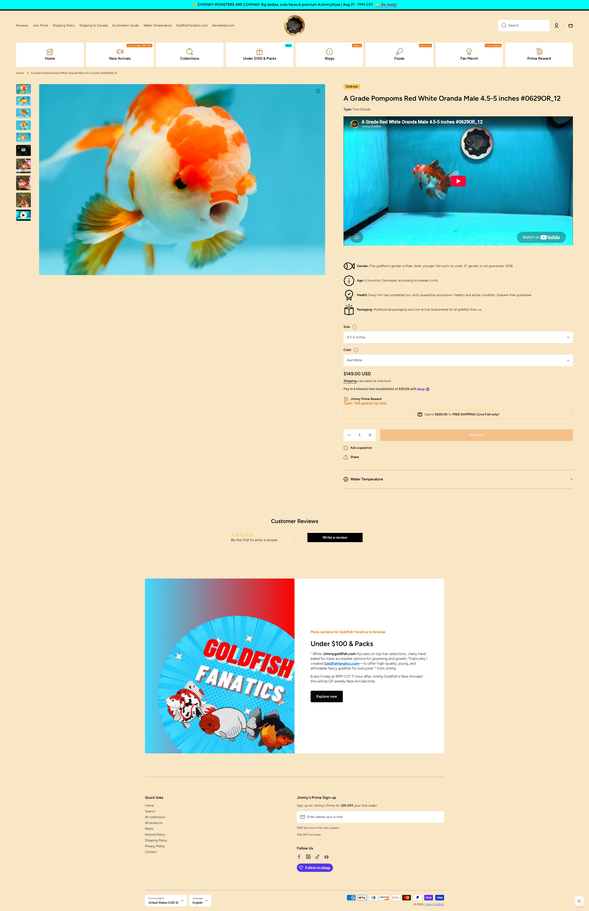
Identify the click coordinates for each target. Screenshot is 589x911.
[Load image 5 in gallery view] (23, 138)
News (149, 829)
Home (20, 73)
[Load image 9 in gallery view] (23, 200)
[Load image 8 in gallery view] (23, 183)
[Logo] (294, 25)
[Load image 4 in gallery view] (23, 125)
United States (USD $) (163, 902)
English (198, 902)
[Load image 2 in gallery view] (23, 101)
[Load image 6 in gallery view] (23, 150)
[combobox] (524, 25)
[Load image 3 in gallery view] (23, 113)
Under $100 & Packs (342, 643)
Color (347, 350)
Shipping (350, 381)
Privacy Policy (155, 846)
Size (347, 327)
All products (153, 823)
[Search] (502, 25)
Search (150, 811)
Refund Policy (155, 835)
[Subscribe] (438, 817)
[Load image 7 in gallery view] (23, 166)
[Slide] (354, 327)
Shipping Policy (156, 840)
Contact (151, 852)
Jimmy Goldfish (434, 904)
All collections (155, 817)
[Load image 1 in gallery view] (23, 89)
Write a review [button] (335, 537)
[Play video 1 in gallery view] (23, 215)
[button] (351, 457)
